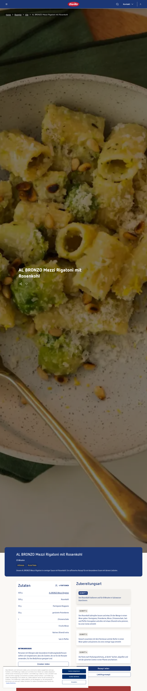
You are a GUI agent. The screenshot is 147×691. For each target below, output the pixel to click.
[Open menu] (6, 4)
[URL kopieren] (21, 284)
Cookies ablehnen (74, 676)
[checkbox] (103, 596)
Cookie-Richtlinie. (11, 683)
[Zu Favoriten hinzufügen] (26, 284)
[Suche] (117, 4)
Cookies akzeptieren (74, 671)
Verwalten (74, 682)
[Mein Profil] (140, 4)
